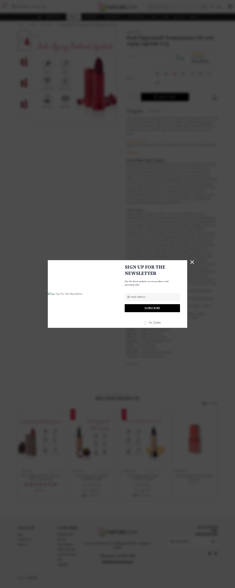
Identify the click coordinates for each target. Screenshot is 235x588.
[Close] (192, 262)
